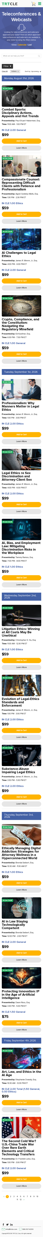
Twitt (7, 1224)
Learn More (21, 148)
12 (21, 1200)
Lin (11, 1224)
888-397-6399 (27, 1229)
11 (17, 1200)
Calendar (22, 45)
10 (37, 1196)
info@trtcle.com (11, 1229)
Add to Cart (21, 141)
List (30, 45)
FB (3, 1224)
